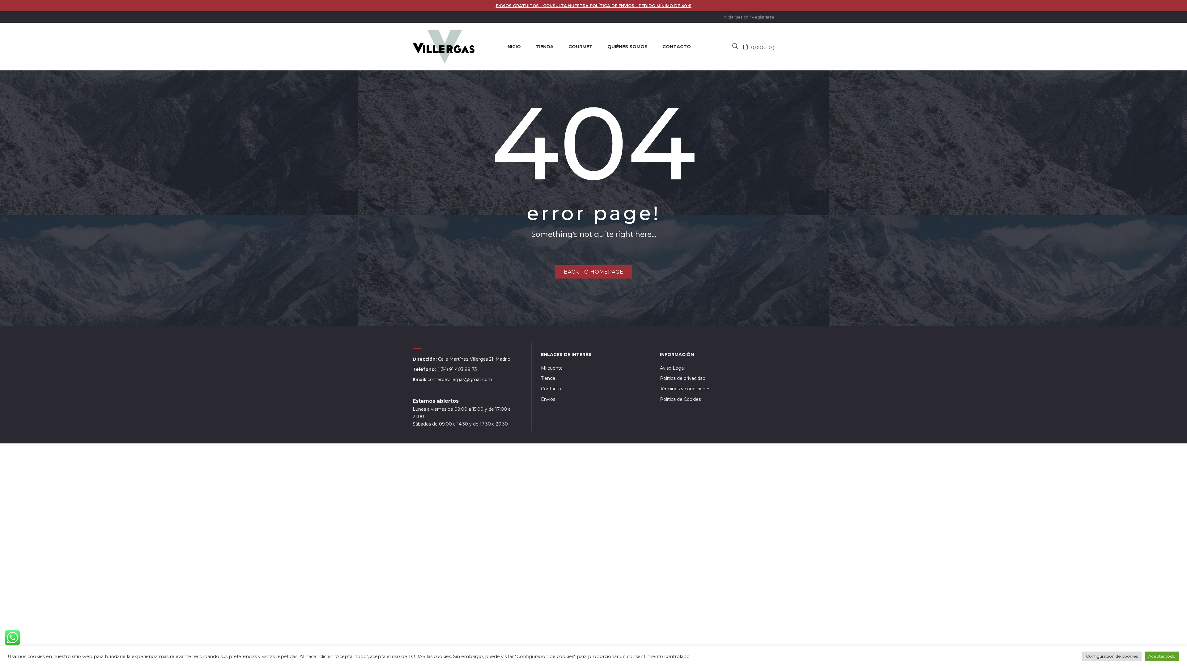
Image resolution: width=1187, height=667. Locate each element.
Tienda (548, 378)
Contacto (551, 389)
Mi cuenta (552, 368)
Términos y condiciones (685, 389)
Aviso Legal (672, 368)
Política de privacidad (682, 378)
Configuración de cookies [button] (1112, 656)
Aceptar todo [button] (1162, 656)
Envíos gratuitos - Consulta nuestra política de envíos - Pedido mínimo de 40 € (593, 5)
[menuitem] (514, 46)
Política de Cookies (680, 399)
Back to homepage (593, 272)
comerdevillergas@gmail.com (460, 379)
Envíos (548, 399)
